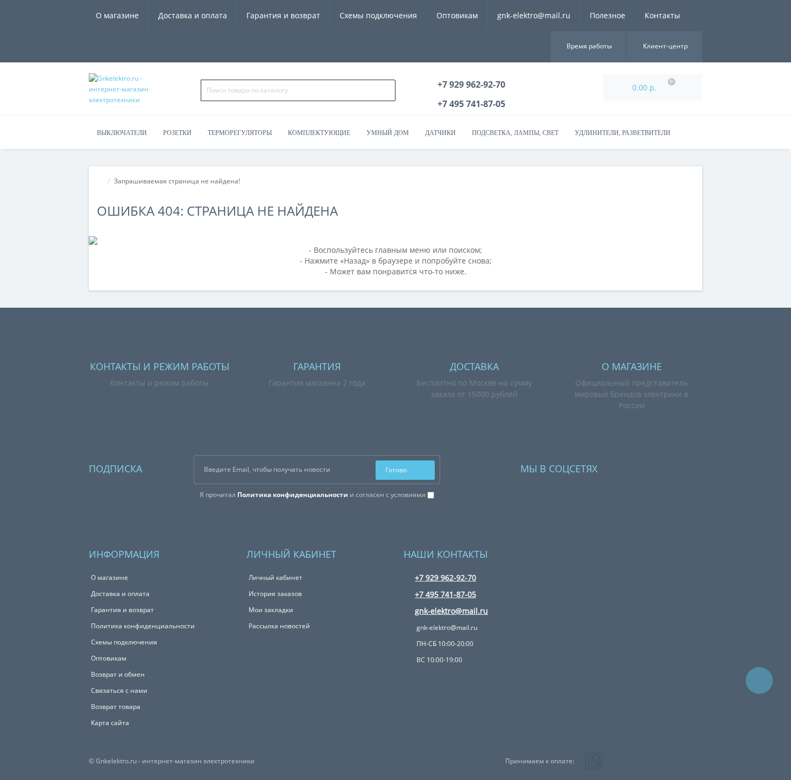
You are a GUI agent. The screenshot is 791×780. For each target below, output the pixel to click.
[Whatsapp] (619, 466)
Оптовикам (457, 15)
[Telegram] (634, 466)
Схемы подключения (378, 15)
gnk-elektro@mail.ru (533, 15)
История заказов (275, 593)
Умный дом (387, 133)
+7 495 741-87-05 (445, 594)
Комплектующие (319, 133)
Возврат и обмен (118, 674)
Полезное (607, 15)
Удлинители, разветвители (622, 133)
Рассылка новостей (279, 625)
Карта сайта (110, 722)
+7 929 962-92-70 (445, 577)
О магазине (117, 15)
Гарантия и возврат (283, 15)
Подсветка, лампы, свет (515, 133)
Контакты (662, 15)
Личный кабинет (275, 577)
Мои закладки (271, 609)
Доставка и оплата (192, 15)
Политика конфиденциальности (143, 625)
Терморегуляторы (240, 133)
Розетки (177, 133)
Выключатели (122, 133)
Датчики (440, 133)
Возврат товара (115, 706)
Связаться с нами (119, 690)
